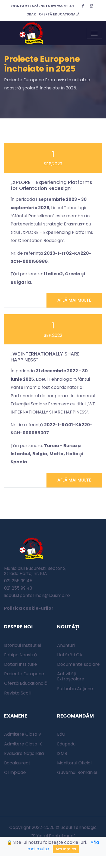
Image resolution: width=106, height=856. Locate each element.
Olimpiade (15, 772)
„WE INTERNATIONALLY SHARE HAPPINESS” (45, 357)
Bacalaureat (17, 763)
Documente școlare (78, 664)
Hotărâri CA (69, 655)
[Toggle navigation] (94, 33)
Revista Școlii (17, 693)
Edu (61, 734)
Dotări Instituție (20, 664)
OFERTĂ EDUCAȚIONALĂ (59, 14)
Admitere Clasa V (22, 734)
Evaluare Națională (24, 753)
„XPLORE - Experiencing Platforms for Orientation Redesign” (51, 185)
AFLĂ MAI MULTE (74, 300)
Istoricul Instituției (22, 645)
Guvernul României (77, 772)
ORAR (31, 14)
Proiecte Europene (24, 674)
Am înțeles (65, 849)
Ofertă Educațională (26, 683)
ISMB (62, 753)
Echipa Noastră (20, 655)
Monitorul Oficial (74, 763)
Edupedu (66, 744)
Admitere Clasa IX (23, 744)
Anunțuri (66, 645)
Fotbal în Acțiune (75, 689)
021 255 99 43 (42, 6)
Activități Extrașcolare (70, 676)
